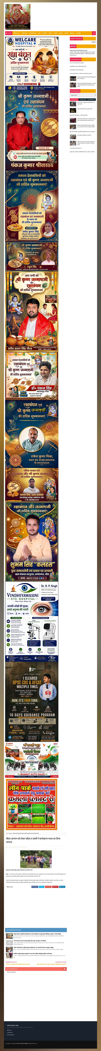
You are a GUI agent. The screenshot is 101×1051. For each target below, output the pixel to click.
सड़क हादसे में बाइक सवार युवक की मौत (84, 108)
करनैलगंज (44, 33)
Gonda (10, 833)
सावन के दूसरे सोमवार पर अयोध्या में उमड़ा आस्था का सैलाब (81, 73)
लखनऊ (50, 33)
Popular (83, 99)
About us (9, 1030)
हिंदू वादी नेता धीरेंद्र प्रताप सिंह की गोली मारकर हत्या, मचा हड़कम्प (82, 131)
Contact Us (10, 1032)
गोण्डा (39, 33)
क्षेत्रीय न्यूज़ (16, 33)
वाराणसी (66, 33)
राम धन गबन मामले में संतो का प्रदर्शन (77, 63)
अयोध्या (55, 33)
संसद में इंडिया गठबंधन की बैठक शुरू (76, 70)
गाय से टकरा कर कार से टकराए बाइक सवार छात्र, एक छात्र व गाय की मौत (30, 940)
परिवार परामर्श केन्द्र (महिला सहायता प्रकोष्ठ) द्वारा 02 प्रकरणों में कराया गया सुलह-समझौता (33, 947)
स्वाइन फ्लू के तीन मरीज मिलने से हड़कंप (78, 50)
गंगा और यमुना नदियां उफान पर (75, 148)
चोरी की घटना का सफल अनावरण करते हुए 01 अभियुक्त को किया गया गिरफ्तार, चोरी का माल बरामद (86, 143)
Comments (91, 99)
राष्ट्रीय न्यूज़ (24, 33)
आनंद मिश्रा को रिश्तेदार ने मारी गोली (84, 135)
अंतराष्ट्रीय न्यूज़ (32, 33)
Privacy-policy (10, 1034)
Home (9, 33)
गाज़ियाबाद (72, 33)
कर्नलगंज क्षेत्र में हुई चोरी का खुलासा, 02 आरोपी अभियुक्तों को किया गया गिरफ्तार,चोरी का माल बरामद (86, 85)
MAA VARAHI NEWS (22, 1043)
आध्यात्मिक (78, 33)
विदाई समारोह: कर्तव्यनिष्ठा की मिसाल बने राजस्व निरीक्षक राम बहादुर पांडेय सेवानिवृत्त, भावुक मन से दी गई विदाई (37, 934)
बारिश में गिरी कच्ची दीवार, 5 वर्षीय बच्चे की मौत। (79, 115)
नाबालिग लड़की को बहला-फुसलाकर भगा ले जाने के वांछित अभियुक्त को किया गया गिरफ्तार (33, 953)
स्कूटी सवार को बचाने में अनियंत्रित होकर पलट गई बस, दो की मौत (82, 151)
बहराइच (61, 33)
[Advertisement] (36, 909)
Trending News (74, 100)
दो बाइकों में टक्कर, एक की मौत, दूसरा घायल (78, 66)
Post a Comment (11, 972)
